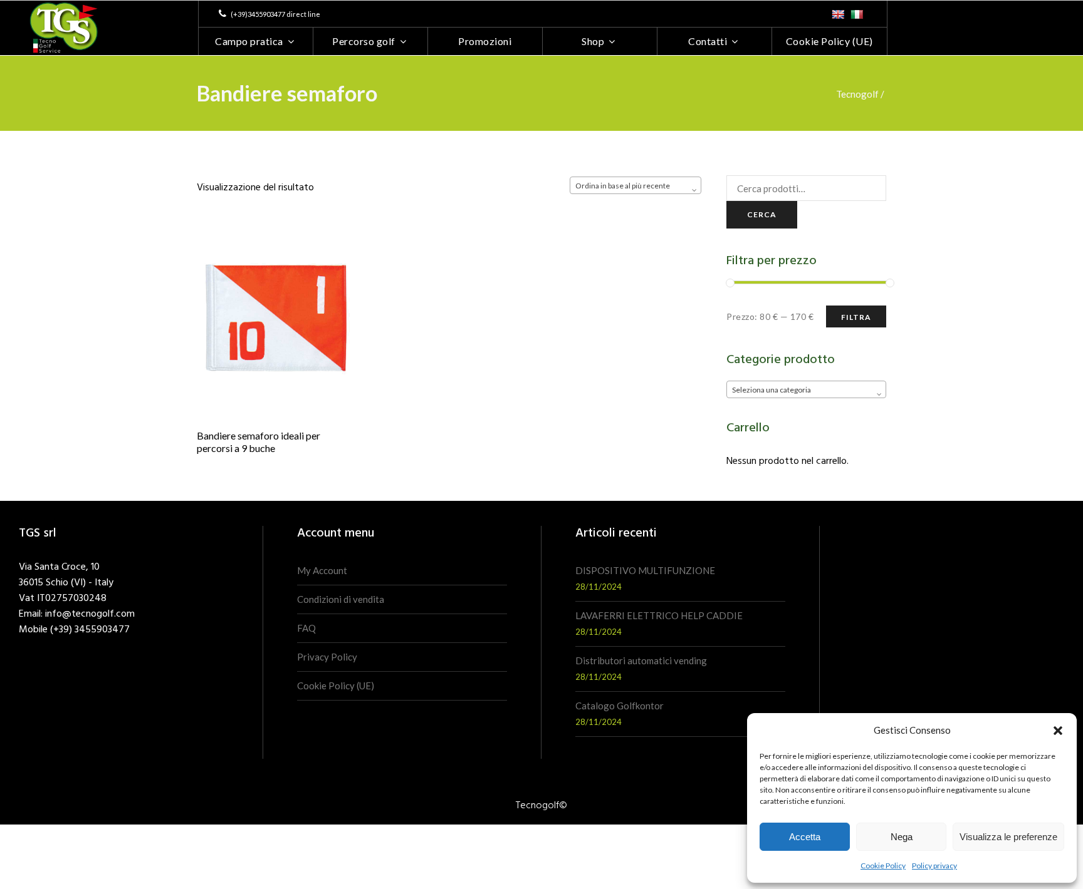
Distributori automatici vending (641, 660)
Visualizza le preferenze (1008, 836)
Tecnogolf (857, 94)
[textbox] (806, 390)
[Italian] (856, 14)
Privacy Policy (327, 656)
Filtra (856, 317)
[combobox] (635, 185)
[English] (838, 14)
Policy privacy (934, 865)
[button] (1058, 730)
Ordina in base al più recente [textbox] (622, 185)
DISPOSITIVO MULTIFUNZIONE (645, 570)
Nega (902, 836)
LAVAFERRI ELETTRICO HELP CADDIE (659, 615)
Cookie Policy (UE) (335, 685)
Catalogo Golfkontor (619, 705)
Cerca (762, 214)
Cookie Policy (883, 865)
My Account (322, 570)
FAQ (306, 628)
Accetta (804, 836)
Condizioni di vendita (340, 599)
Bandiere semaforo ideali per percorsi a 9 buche (258, 442)
